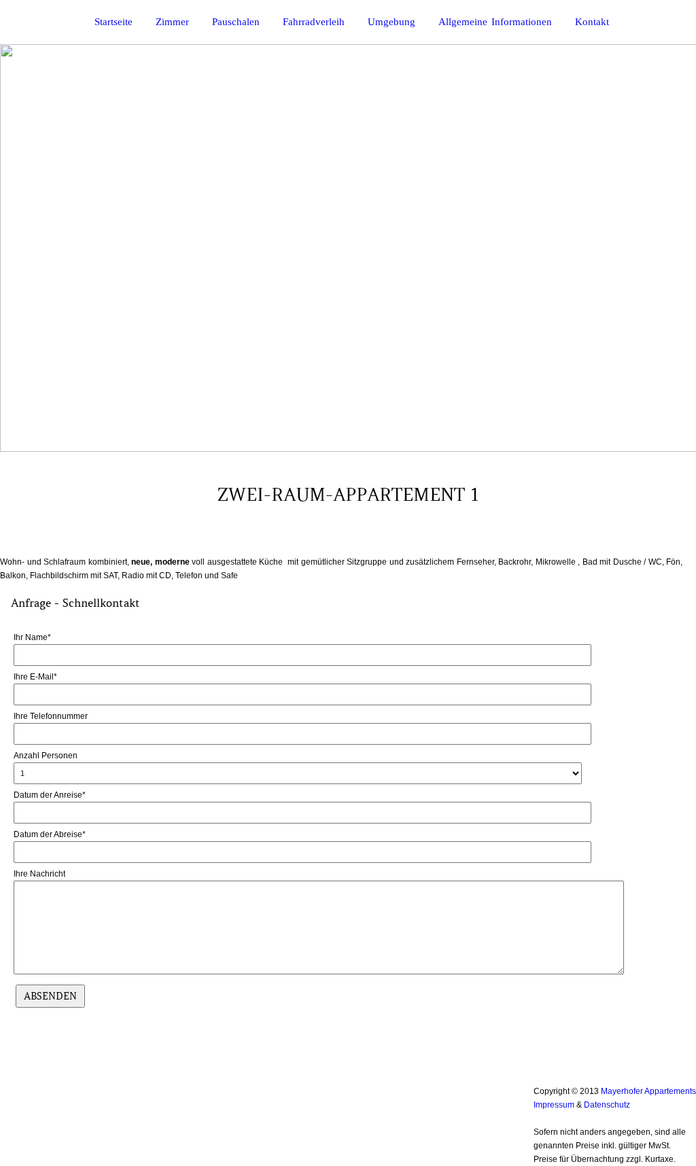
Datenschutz (607, 1105)
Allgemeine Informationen (495, 22)
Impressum (554, 1105)
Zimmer (172, 22)
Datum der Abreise (50, 834)
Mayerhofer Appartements (648, 1091)
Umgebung (391, 22)
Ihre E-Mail (35, 677)
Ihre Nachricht (39, 874)
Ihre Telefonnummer (51, 716)
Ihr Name (32, 637)
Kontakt (592, 22)
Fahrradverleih (314, 22)
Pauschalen (236, 22)
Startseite (113, 22)
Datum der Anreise (50, 795)
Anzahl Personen (45, 755)
